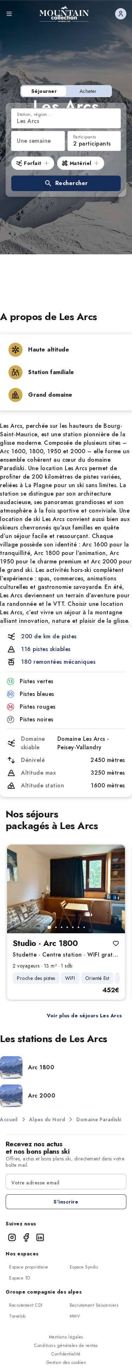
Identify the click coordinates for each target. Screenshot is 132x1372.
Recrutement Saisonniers (94, 1305)
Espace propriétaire (28, 1267)
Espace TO (19, 1278)
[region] (66, 889)
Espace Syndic (84, 1267)
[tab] (49, 927)
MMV (75, 1316)
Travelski (17, 1316)
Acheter (88, 91)
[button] (66, 183)
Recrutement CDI (26, 1305)
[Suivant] (113, 888)
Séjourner (44, 91)
